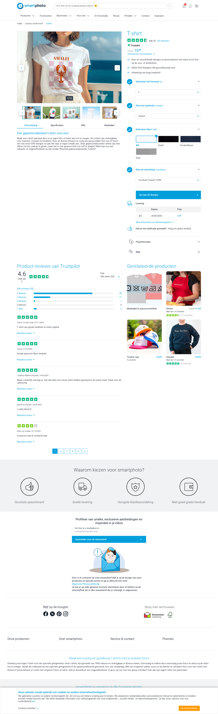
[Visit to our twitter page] (52, 614)
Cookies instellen (27, 708)
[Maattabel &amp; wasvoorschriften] (144, 288)
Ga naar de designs (148, 195)
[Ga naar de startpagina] (31, 6)
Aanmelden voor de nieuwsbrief (90, 539)
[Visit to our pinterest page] (59, 614)
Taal (102, 273)
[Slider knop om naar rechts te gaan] (117, 68)
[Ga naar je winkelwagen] (197, 5)
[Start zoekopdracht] (169, 6)
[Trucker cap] (144, 337)
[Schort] (183, 288)
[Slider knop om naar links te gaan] (21, 68)
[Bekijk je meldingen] (190, 5)
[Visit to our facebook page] (46, 614)
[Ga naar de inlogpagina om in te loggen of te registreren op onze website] (184, 5)
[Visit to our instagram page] (66, 614)
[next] (84, 451)
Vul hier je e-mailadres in (87, 528)
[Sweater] (183, 337)
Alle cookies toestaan (189, 708)
